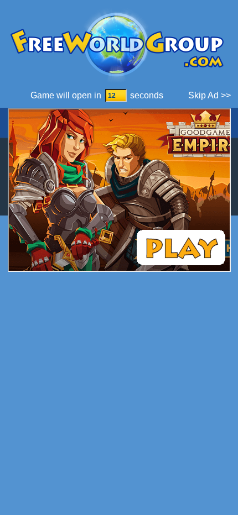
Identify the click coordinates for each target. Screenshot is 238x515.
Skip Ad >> (209, 95)
